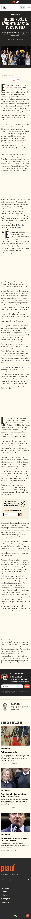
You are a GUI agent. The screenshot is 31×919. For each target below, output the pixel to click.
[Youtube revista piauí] (20, 880)
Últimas (4, 895)
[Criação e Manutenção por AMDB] (15, 916)
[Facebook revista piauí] (2, 880)
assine (27, 686)
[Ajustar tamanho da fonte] (13, 80)
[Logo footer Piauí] (15, 868)
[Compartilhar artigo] (18, 80)
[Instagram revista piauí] (29, 880)
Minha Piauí (5, 899)
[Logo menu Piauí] (4, 7)
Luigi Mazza (15, 704)
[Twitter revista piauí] (11, 880)
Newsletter (5, 902)
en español (15, 874)
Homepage (5, 888)
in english (4, 874)
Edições (4, 891)
